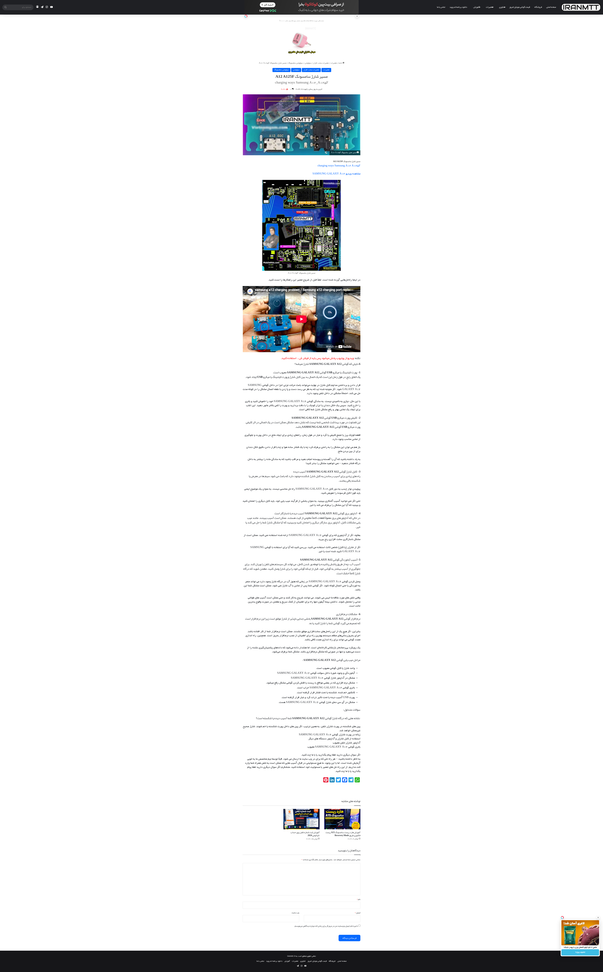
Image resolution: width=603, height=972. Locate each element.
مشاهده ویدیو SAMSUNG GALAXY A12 (336, 174)
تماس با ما (441, 7)
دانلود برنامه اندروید (458, 7)
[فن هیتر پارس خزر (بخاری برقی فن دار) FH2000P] (301, 40)
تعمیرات (489, 7)
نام (358, 899)
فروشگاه (538, 7)
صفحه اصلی (551, 7)
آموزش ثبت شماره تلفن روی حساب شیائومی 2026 (305, 833)
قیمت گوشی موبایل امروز (519, 7)
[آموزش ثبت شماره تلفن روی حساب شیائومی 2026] (301, 819)
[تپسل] (245, 16)
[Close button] (598, 917)
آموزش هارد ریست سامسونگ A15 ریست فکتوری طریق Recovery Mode (343, 833)
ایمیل (357, 913)
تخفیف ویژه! (580, 952)
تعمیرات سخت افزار (321, 63)
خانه (340, 63)
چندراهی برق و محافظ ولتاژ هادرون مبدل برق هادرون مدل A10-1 (301, 21)
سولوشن (308, 63)
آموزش (476, 7)
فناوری (502, 7)
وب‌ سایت (295, 913)
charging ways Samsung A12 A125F (339, 166)
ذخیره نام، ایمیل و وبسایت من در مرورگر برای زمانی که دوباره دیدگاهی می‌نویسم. (326, 926)
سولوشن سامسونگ (295, 63)
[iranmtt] (581, 7)
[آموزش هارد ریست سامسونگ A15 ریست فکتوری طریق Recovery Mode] (342, 819)
